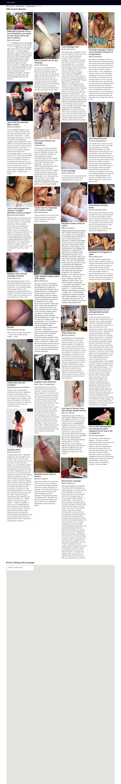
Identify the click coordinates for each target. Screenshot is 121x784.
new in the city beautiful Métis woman (17, 123)
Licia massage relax (70, 47)
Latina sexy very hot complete (16, 384)
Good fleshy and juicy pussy (98, 206)
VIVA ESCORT (10, 2)
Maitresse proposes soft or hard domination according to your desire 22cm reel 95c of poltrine (19, 34)
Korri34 (10, 327)
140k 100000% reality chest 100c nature (46, 277)
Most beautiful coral (98, 138)
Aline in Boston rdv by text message (46, 61)
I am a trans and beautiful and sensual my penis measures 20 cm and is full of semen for (100, 429)
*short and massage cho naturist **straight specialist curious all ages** (19, 210)
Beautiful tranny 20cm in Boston (45, 475)
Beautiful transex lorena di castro (73, 224)
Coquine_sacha (14, 450)
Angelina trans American (45, 382)
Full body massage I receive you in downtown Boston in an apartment (101, 52)
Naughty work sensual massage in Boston (17, 275)
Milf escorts (10, 6)
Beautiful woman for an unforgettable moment (99, 311)
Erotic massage (68, 171)
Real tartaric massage (71, 481)
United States (20, 6)
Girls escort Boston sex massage (44, 142)
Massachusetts (30, 6)
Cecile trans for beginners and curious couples (45, 209)
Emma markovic (69, 333)
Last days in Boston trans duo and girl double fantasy (74, 409)
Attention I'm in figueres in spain (100, 253)
